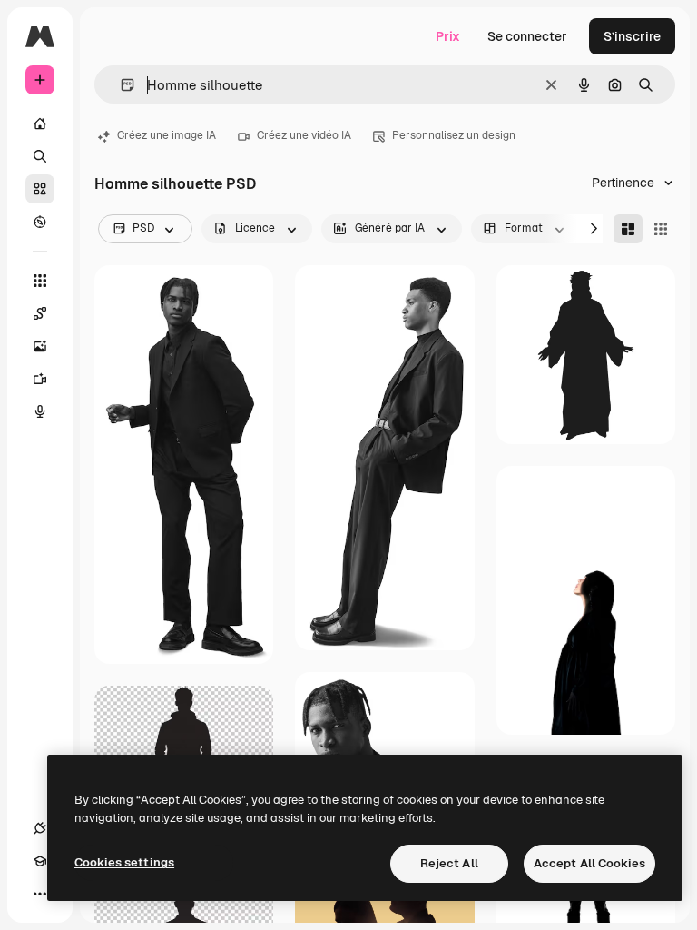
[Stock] (39, 188)
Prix (448, 36)
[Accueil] (39, 123)
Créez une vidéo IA (304, 135)
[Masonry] (628, 228)
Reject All (449, 863)
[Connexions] (39, 828)
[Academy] (39, 861)
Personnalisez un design (453, 135)
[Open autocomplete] (120, 85)
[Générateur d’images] (39, 346)
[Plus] (39, 893)
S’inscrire (632, 36)
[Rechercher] (39, 156)
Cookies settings (124, 862)
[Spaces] (39, 313)
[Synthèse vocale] (39, 411)
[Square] (660, 228)
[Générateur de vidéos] (39, 378)
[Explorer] (39, 221)
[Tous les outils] (39, 280)
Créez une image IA (166, 135)
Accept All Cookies (589, 863)
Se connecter (527, 36)
